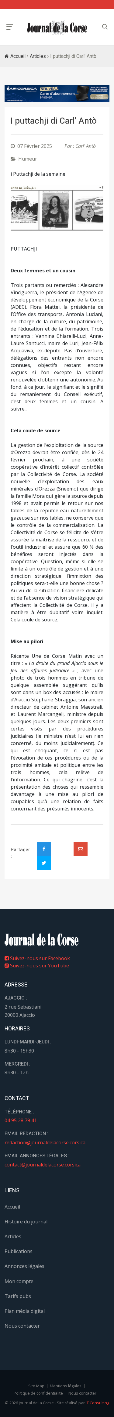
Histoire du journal (26, 1221)
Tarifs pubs (18, 1296)
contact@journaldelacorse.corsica (43, 1164)
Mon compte (19, 1281)
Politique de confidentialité (38, 1393)
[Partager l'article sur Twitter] (44, 863)
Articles (38, 56)
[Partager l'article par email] (81, 849)
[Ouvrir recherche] (10, 27)
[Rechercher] (104, 27)
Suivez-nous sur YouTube (39, 965)
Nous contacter (22, 1325)
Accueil (17, 56)
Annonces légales (24, 1266)
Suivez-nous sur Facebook (39, 958)
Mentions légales (65, 1386)
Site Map (36, 1386)
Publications (19, 1251)
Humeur (27, 158)
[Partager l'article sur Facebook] (44, 849)
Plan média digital (25, 1311)
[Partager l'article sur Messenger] (62, 844)
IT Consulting (97, 1402)
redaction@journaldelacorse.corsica (45, 1142)
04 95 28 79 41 (21, 1120)
